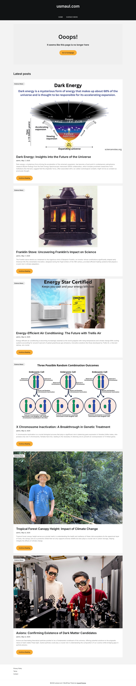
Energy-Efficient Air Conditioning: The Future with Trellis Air (58, 333)
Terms (15, 671)
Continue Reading (24, 178)
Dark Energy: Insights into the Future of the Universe (53, 157)
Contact (15, 674)
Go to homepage (68, 53)
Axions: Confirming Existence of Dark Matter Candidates (56, 633)
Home (60, 17)
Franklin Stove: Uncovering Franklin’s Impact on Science (56, 252)
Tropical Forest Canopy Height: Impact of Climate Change (57, 529)
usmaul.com (68, 6)
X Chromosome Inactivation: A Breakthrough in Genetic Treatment (63, 427)
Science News (72, 17)
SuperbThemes (81, 683)
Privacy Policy (17, 668)
